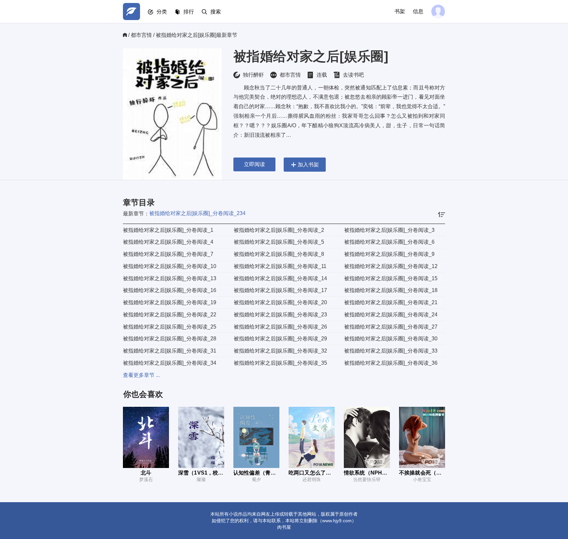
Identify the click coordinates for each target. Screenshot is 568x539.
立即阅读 (254, 164)
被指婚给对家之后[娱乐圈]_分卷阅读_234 (197, 213)
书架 (399, 11)
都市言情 (141, 35)
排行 (188, 11)
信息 (418, 11)
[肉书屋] (131, 11)
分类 (161, 11)
